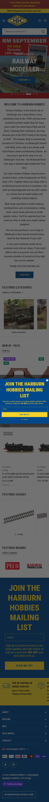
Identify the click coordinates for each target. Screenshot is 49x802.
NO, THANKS (24, 419)
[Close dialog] (47, 380)
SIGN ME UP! (24, 414)
